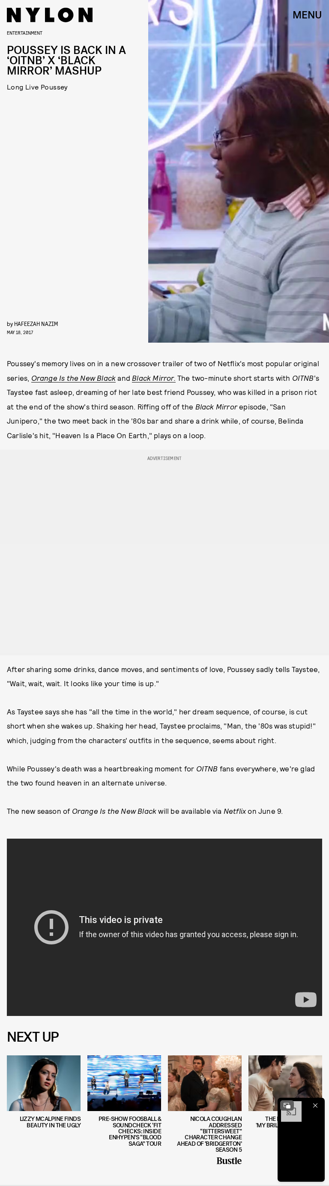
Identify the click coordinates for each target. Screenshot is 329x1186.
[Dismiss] (315, 1105)
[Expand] (287, 1105)
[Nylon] (50, 15)
